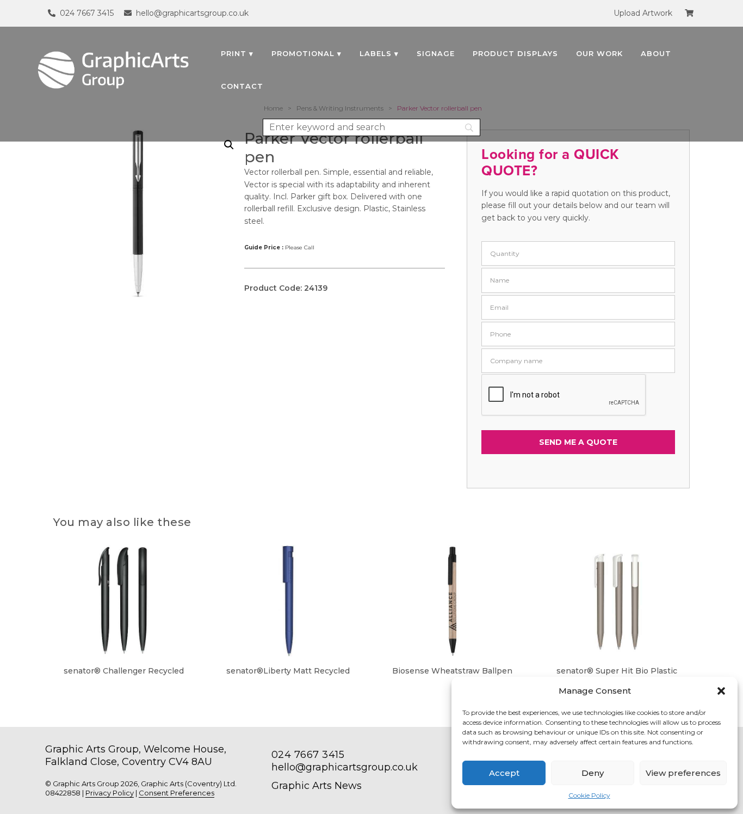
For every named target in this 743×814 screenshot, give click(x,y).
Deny (592, 773)
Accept (504, 773)
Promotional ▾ (306, 53)
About (656, 53)
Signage (436, 53)
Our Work (599, 53)
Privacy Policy (109, 792)
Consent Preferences (176, 792)
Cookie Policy (589, 795)
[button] (721, 691)
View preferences (683, 773)
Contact (242, 86)
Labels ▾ (379, 53)
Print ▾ (237, 53)
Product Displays (515, 53)
